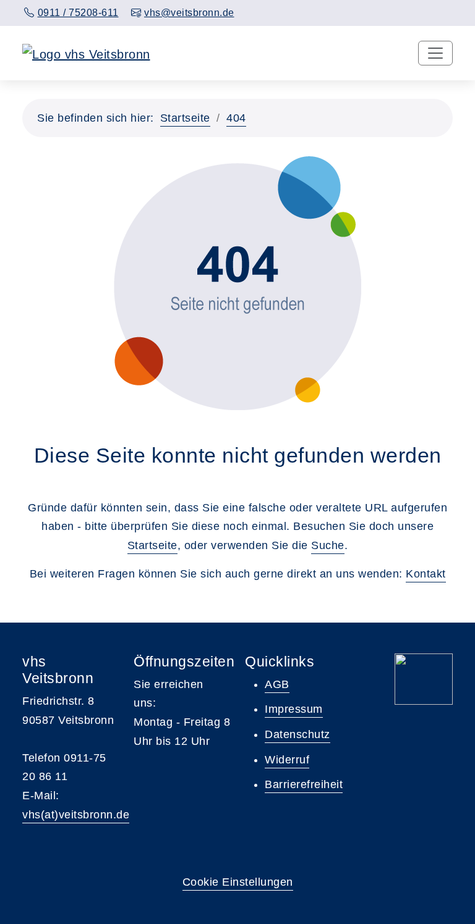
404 (236, 118)
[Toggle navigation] (435, 53)
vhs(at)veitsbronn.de (75, 814)
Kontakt (426, 574)
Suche (327, 545)
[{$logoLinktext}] (86, 53)
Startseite (185, 118)
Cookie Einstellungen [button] (237, 882)
